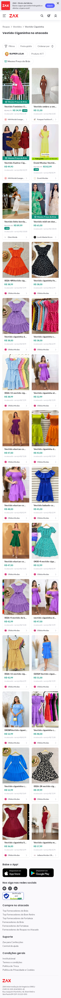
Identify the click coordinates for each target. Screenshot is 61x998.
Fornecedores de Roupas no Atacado (21, 929)
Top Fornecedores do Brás (15, 910)
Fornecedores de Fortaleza (15, 925)
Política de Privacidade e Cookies (19, 969)
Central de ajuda (10, 946)
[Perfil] (55, 15)
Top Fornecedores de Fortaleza (18, 918)
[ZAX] (13, 15)
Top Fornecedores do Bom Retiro (19, 914)
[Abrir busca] (41, 15)
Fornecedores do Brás (13, 922)
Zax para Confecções (13, 942)
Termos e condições (12, 962)
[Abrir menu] (4, 16)
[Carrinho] (48, 15)
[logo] (30, 980)
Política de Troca (11, 966)
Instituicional (9, 958)
